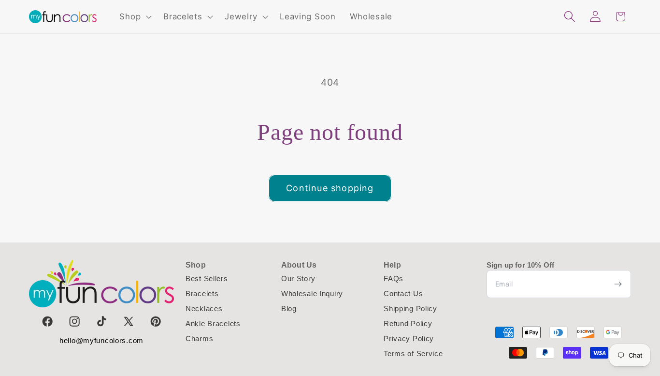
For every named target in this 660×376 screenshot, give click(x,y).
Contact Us (403, 293)
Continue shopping (329, 188)
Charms (199, 338)
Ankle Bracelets (213, 323)
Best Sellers (207, 278)
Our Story (298, 278)
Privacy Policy (409, 338)
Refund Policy (408, 323)
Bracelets (202, 293)
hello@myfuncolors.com (101, 340)
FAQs (393, 278)
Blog (289, 308)
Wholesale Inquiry (312, 293)
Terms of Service (413, 353)
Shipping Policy (410, 308)
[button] (135, 17)
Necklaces (204, 308)
